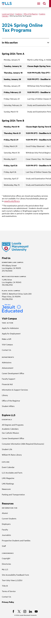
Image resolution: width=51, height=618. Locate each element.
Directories (6, 564)
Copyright (6, 558)
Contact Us (6, 350)
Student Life (7, 449)
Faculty (5, 529)
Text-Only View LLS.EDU (12, 580)
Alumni (5, 513)
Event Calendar (8, 467)
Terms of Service (9, 591)
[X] (19, 611)
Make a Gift (6, 339)
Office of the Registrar (31, 14)
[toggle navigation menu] (39, 3)
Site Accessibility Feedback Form (15, 574)
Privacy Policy (8, 602)
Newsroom (6, 489)
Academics (18, 14)
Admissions (6, 362)
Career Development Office (13, 373)
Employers (6, 524)
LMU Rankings (8, 483)
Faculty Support (8, 378)
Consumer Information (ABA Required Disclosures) (23, 443)
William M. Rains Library (12, 454)
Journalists (6, 535)
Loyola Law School (8, 14)
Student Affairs (8, 406)
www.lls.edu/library (11, 201)
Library (5, 395)
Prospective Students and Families (16, 540)
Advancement (7, 367)
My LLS (5, 569)
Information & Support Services (15, 389)
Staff (4, 546)
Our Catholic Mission (10, 432)
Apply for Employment (11, 333)
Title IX (5, 585)
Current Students (9, 518)
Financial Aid (7, 384)
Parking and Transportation (13, 494)
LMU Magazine (8, 478)
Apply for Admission (10, 328)
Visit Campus (7, 344)
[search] (44, 3)
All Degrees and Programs (12, 424)
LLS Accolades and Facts (12, 472)
